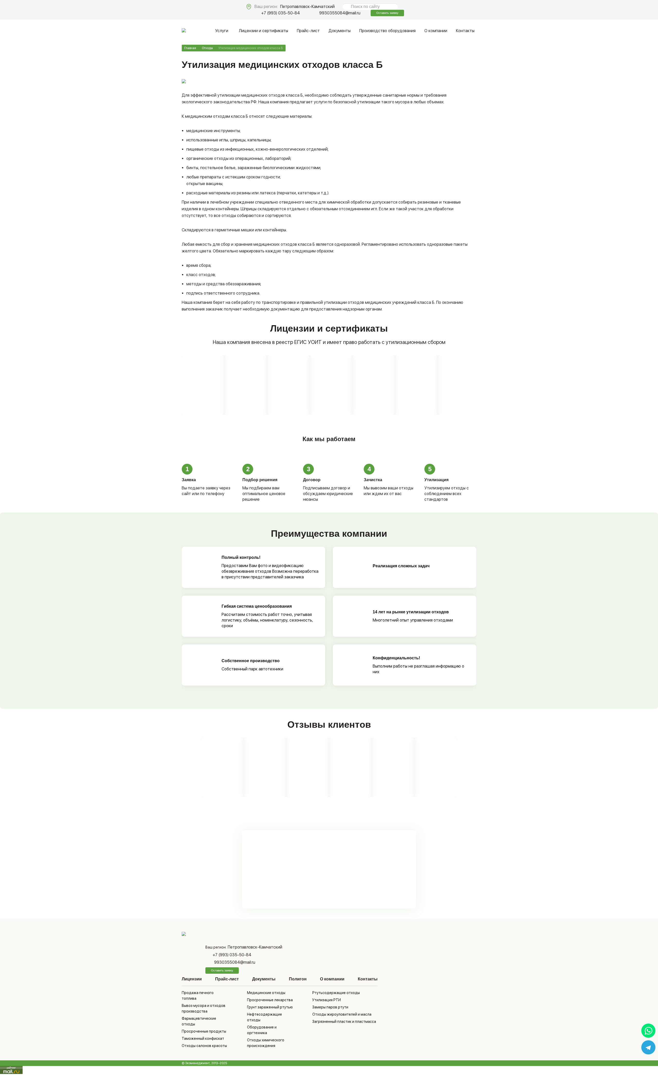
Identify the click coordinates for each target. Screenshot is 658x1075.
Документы (339, 30)
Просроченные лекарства (270, 1000)
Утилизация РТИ (326, 1000)
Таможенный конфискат (203, 1038)
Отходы (207, 48)
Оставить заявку (387, 12)
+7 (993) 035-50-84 (280, 13)
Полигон (298, 979)
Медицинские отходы (266, 993)
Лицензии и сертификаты (263, 30)
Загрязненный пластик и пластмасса (344, 1021)
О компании (435, 30)
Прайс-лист (308, 30)
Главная (190, 48)
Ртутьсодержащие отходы (336, 993)
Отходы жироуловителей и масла (341, 1014)
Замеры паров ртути (330, 1007)
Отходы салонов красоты (204, 1046)
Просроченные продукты (204, 1031)
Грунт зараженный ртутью (270, 1007)
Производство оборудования (387, 30)
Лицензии (192, 979)
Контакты (465, 30)
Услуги (221, 30)
